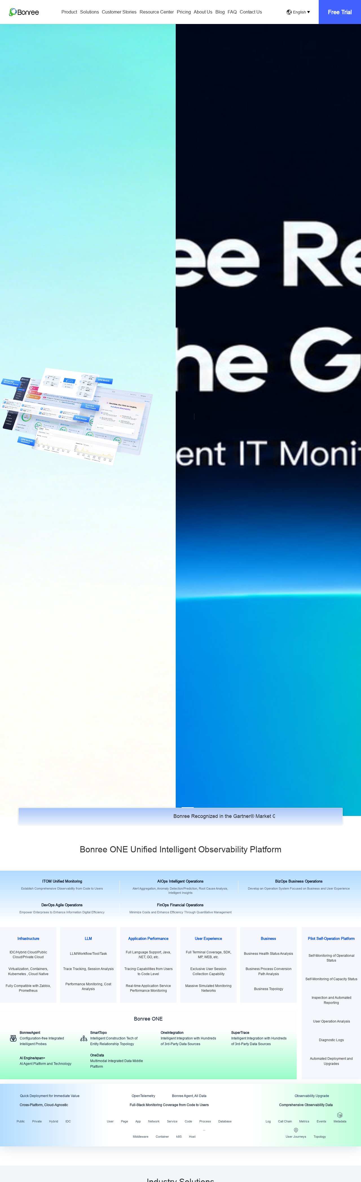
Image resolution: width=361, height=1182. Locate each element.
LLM (88, 938)
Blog (220, 11)
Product (69, 11)
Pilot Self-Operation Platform (331, 938)
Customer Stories (119, 11)
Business (268, 938)
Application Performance (148, 938)
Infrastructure (28, 938)
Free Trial (340, 12)
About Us (203, 11)
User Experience (208, 938)
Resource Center (157, 11)
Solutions (89, 11)
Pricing (184, 11)
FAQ (232, 11)
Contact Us (251, 11)
